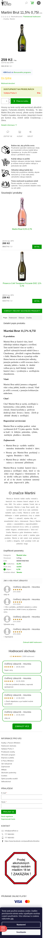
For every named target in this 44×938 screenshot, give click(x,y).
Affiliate (4, 770)
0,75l (18, 569)
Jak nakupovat (6, 764)
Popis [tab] (5, 318)
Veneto (19, 572)
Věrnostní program (8, 755)
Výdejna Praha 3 (7, 749)
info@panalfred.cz (11, 831)
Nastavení (21, 925)
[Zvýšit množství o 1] (9, 99)
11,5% (19, 564)
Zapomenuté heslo (8, 819)
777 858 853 (9, 834)
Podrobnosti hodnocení (32, 16)
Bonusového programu (22, 72)
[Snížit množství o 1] (9, 102)
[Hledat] (26, 3)
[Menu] (38, 3)
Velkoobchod (6, 781)
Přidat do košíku (22, 101)
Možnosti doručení (8, 83)
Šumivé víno (21, 555)
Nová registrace (7, 816)
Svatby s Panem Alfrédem (10, 743)
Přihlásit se (8, 812)
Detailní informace (8, 125)
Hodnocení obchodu (22, 651)
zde (11, 919)
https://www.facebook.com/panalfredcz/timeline (22, 841)
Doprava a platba (7, 758)
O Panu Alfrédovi (7, 761)
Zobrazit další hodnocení (32, 642)
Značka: (9, 19)
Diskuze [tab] (22, 318)
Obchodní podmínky (8, 773)
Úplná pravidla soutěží (9, 779)
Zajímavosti (5, 767)
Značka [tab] (29, 318)
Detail (37, 247)
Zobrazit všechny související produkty (22, 311)
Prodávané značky (8, 752)
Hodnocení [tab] (13, 318)
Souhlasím (21, 932)
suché (19, 566)
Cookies (4, 776)
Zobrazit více (22, 726)
